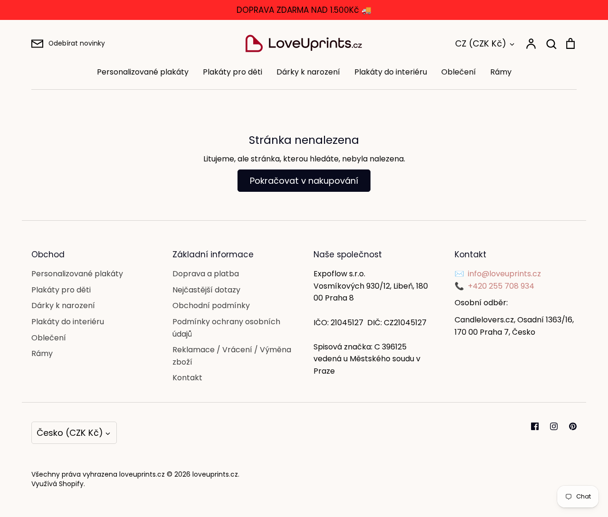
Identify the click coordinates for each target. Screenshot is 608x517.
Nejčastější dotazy (206, 289)
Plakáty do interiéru (390, 71)
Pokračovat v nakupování (304, 181)
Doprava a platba (205, 273)
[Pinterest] (572, 426)
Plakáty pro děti (232, 71)
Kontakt (187, 377)
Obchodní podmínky (211, 305)
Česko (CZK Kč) (70, 433)
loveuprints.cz (215, 474)
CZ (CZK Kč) (480, 43)
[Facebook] (534, 426)
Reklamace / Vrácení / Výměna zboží (231, 355)
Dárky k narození (308, 71)
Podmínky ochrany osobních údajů (226, 327)
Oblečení (458, 71)
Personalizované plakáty (143, 71)
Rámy (501, 71)
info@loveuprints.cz (504, 273)
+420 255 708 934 (501, 286)
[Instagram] (553, 426)
